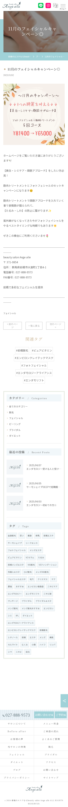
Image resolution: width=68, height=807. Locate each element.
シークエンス (32, 543)
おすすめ (20, 586)
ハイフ (43, 644)
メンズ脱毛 (13, 608)
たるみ (41, 557)
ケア (53, 579)
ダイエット (15, 435)
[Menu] (63, 5)
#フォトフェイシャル (34, 365)
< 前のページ (12, 325)
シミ (10, 615)
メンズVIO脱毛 (42, 572)
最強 (10, 586)
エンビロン (48, 608)
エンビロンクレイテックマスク (22, 630)
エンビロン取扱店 (36, 586)
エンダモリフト (33, 593)
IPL (17, 615)
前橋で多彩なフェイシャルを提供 (23, 287)
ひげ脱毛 (28, 572)
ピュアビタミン (15, 557)
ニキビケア (52, 586)
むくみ (25, 644)
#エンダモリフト (34, 380)
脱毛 (11, 412)
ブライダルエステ (43, 601)
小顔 (34, 644)
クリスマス (43, 579)
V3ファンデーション (48, 564)
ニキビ (19, 652)
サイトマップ (51, 777)
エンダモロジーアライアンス (21, 623)
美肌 (51, 637)
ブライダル (14, 430)
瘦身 (30, 535)
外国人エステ (14, 572)
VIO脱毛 (31, 564)
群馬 (38, 535)
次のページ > (55, 325)
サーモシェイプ (15, 543)
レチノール (13, 637)
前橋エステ (48, 535)
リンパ (52, 644)
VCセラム (30, 557)
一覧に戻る (34, 325)
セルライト (13, 644)
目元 (28, 652)
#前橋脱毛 (22, 350)
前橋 (24, 637)
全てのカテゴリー (18, 406)
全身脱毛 (12, 535)
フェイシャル (9, 313)
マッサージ (13, 601)
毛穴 (32, 579)
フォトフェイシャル (17, 550)
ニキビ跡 (47, 593)
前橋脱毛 (44, 630)
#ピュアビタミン (42, 350)
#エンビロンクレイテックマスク (34, 358)
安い (22, 535)
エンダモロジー (15, 593)
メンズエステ (36, 550)
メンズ (43, 637)
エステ (33, 637)
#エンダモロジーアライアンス (34, 373)
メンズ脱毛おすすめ (31, 608)
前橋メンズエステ (16, 564)
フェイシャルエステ (17, 579)
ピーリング (15, 424)
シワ (10, 652)
